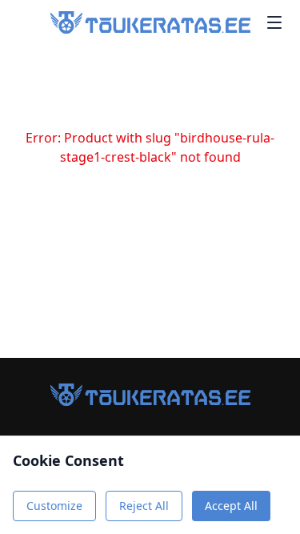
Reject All (144, 505)
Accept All (231, 505)
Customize (54, 505)
